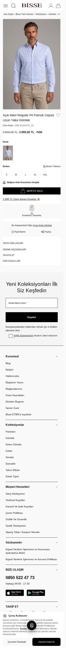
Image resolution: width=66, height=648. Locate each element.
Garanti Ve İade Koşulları (19, 502)
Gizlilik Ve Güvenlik (16, 515)
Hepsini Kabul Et (47, 642)
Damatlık (10, 459)
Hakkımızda (12, 371)
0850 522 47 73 (20, 573)
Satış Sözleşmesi (15, 489)
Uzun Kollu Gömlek (42, 221)
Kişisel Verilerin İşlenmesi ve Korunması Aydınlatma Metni (28, 547)
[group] (31, 62)
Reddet (23, 628)
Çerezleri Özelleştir (17, 642)
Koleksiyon (41, 14)
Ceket (9, 446)
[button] (13, 6)
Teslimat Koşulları (15, 496)
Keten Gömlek (13, 440)
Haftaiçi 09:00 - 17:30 (18, 579)
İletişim (9, 365)
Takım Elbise (13, 466)
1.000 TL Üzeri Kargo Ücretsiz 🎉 (21, 195)
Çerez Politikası (14, 508)
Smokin (10, 453)
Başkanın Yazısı (14, 378)
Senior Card (12, 403)
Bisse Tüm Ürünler (24, 14)
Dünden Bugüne (15, 397)
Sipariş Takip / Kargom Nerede (23, 528)
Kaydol (31, 313)
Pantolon (10, 427)
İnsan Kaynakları (15, 391)
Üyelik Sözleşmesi (16, 521)
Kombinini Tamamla (31, 211)
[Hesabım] (51, 6)
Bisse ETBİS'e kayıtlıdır (19, 410)
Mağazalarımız (14, 384)
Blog (8, 359)
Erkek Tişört (12, 472)
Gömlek (52, 14)
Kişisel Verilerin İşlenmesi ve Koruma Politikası (31, 555)
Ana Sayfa (8, 14)
